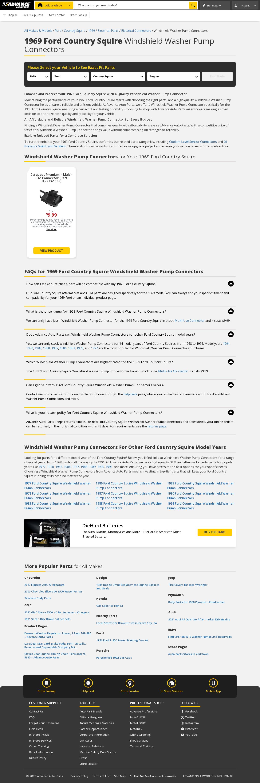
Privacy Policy (79, 776)
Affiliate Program (91, 717)
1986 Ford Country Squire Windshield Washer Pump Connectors (129, 485)
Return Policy (37, 758)
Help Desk (36, 729)
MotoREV (136, 729)
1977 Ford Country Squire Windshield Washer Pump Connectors (57, 485)
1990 (29, 348)
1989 (38, 348)
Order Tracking (39, 746)
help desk (130, 394)
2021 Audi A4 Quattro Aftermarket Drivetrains (199, 619)
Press (83, 758)
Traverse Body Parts (37, 598)
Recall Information (41, 752)
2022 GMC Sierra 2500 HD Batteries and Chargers (56, 612)
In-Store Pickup (39, 734)
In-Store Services (40, 740)
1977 (94, 348)
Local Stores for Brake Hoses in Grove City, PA (126, 623)
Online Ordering (140, 734)
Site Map (120, 776)
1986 (63, 348)
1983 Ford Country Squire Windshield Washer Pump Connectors (57, 505)
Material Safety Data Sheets (98, 752)
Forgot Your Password (44, 723)
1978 (80, 348)
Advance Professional (144, 711)
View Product (51, 251)
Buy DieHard (215, 532)
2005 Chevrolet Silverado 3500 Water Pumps (53, 591)
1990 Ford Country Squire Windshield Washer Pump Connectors (200, 495)
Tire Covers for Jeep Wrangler (187, 585)
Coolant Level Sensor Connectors (193, 142)
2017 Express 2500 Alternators (44, 585)
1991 (226, 343)
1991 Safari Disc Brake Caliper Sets (47, 619)
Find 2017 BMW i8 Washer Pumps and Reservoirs (200, 636)
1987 (54, 348)
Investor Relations (92, 746)
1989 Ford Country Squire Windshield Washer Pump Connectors (200, 485)
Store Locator (89, 764)
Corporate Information (94, 734)
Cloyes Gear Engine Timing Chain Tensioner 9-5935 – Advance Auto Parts (55, 655)
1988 (46, 348)
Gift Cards (86, 740)
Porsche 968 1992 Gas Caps (114, 657)
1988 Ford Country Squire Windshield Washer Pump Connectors (129, 505)
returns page (157, 426)
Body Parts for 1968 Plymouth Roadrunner (196, 602)
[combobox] (136, 5)
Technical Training (141, 746)
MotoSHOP (137, 717)
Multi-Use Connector (190, 320)
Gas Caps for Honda (109, 606)
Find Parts (217, 76)
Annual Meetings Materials (97, 723)
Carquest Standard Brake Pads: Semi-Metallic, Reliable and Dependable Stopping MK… (55, 645)
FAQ (32, 717)
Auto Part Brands (91, 711)
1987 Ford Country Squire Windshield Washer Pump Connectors (129, 495)
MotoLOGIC (138, 723)
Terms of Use (101, 776)
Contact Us (36, 711)
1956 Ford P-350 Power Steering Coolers (122, 640)
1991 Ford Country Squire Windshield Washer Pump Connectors (200, 505)
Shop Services (139, 740)
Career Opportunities (94, 729)
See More (51, 229)
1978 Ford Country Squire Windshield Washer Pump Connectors (57, 495)
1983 (71, 348)
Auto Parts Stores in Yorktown (188, 654)
